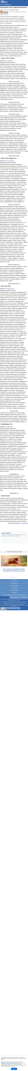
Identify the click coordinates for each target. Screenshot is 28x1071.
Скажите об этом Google (7, 534)
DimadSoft (10, 426)
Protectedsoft (10, 160)
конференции (24, 523)
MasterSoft (10, 60)
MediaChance (10, 288)
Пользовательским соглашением (8, 1062)
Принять (14, 1068)
